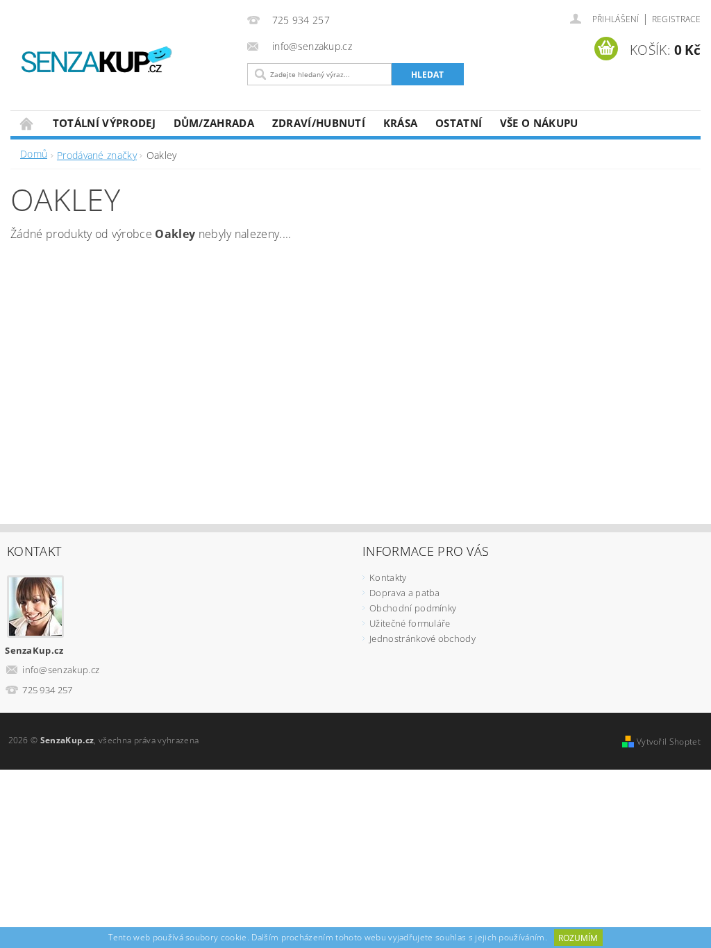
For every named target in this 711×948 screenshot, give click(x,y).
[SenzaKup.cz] (128, 61)
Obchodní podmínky (412, 608)
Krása (400, 123)
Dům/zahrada (214, 123)
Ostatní (458, 123)
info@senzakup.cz (60, 669)
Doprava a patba (404, 592)
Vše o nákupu (539, 123)
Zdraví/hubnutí (318, 123)
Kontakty (388, 577)
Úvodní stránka (27, 123)
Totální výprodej (104, 123)
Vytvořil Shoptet (669, 741)
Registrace (676, 19)
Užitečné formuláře (410, 623)
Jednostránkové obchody (422, 638)
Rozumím (578, 938)
